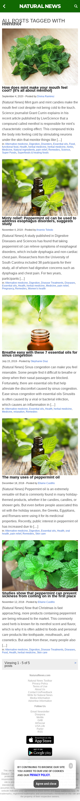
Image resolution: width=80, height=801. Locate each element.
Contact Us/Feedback (40, 692)
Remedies (54, 149)
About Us (40, 689)
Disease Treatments (52, 282)
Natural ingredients (24, 149)
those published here (65, 790)
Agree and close (46, 783)
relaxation (19, 411)
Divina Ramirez (45, 96)
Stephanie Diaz (39, 361)
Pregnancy (8, 288)
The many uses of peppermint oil (31, 477)
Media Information (40, 698)
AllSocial (40, 723)
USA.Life (40, 726)
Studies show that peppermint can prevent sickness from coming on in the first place (39, 594)
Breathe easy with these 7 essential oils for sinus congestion (39, 353)
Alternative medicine (16, 144)
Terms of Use (40, 686)
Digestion (34, 144)
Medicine (7, 149)
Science (65, 149)
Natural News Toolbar (40, 680)
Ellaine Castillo (46, 483)
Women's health (37, 288)
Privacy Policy (40, 683)
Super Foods (9, 152)
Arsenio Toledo (44, 229)
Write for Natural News (40, 695)
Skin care (40, 533)
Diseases (70, 282)
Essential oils (60, 144)
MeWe (40, 717)
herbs (70, 146)
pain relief (41, 149)
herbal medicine (37, 146)
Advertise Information (40, 700)
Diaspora (40, 714)
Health (23, 146)
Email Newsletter (40, 711)
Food (72, 144)
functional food (10, 146)
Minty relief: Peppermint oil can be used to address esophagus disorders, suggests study (39, 221)
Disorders (46, 144)
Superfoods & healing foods (33, 152)
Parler (40, 728)
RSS (40, 731)
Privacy (5, 773)
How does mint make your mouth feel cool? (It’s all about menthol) (34, 88)
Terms (14, 773)
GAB (40, 720)
